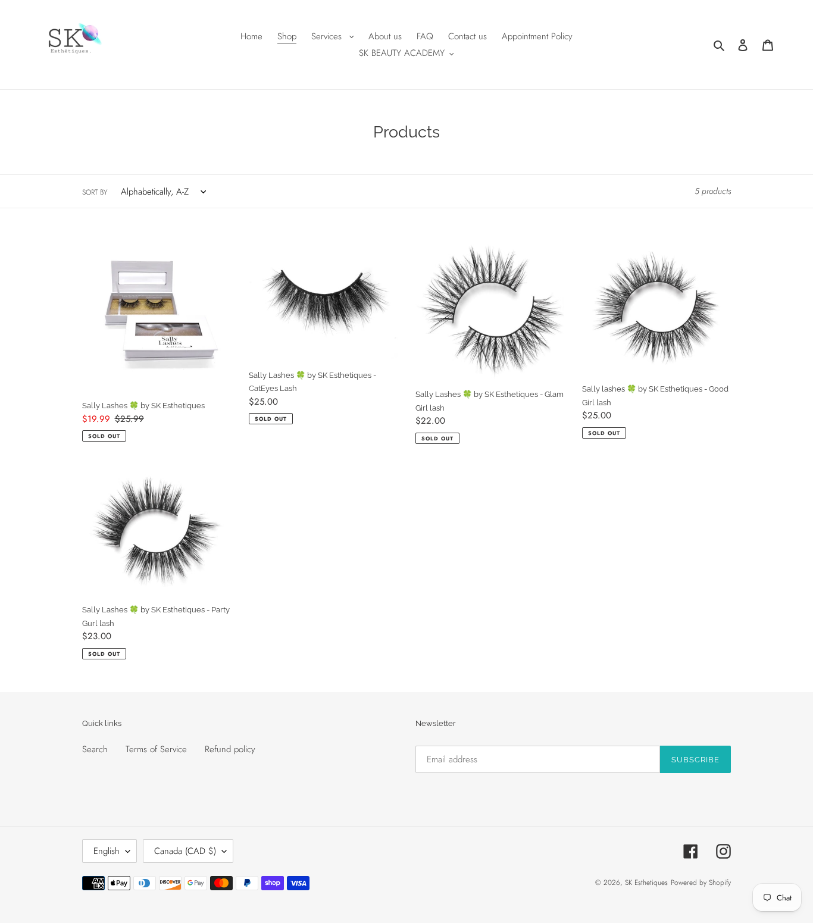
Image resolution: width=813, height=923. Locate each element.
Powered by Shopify (701, 882)
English (106, 851)
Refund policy (230, 749)
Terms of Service (156, 749)
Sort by (94, 192)
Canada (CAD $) (185, 851)
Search (95, 749)
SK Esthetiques (646, 882)
